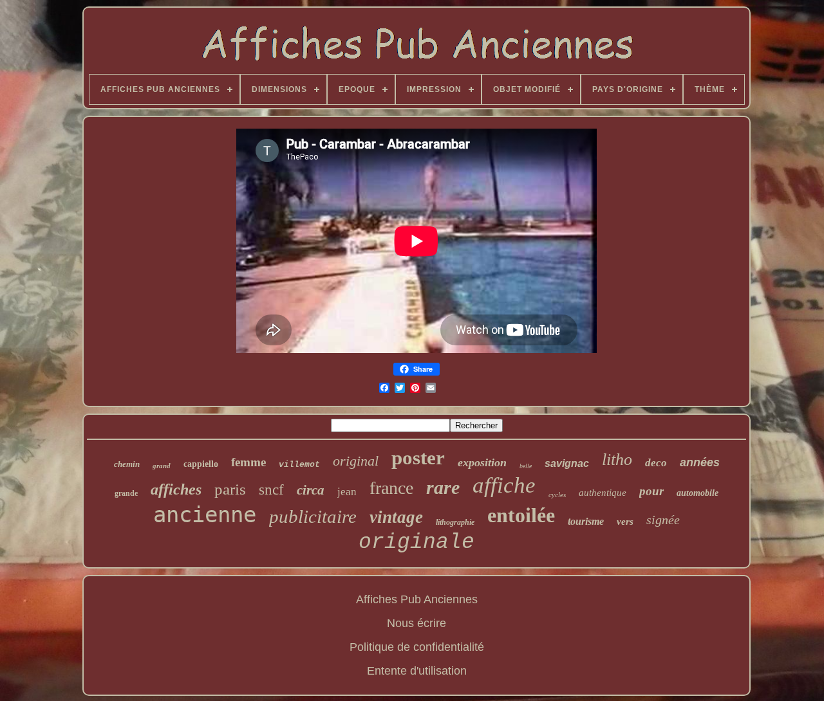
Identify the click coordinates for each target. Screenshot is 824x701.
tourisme (586, 521)
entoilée (521, 515)
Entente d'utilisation (417, 670)
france (391, 488)
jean (347, 492)
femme (248, 462)
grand (162, 465)
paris (230, 489)
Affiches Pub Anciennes (417, 599)
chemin (127, 464)
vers (625, 521)
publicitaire (313, 516)
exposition (482, 462)
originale (416, 542)
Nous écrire (416, 623)
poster (418, 457)
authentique (602, 492)
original (356, 461)
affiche (504, 485)
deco (656, 463)
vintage (396, 517)
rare (443, 487)
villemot (299, 464)
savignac (567, 463)
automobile (697, 493)
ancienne (204, 514)
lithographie (455, 522)
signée (663, 520)
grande (126, 493)
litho (617, 459)
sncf (271, 490)
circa (310, 490)
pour (651, 491)
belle (526, 465)
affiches (176, 489)
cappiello (200, 464)
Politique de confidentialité (417, 647)
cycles (557, 494)
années (700, 462)
